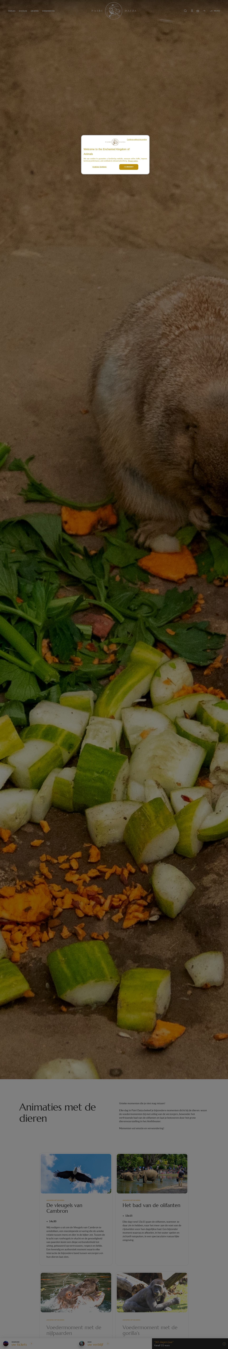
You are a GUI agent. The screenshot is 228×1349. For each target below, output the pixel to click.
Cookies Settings (99, 167)
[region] (115, 154)
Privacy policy (133, 161)
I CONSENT (128, 167)
